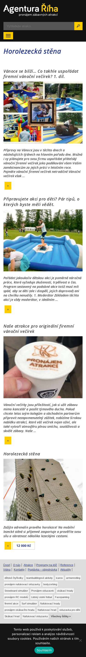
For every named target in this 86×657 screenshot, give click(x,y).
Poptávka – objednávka (42, 569)
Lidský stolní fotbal (41, 597)
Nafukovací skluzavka (35, 616)
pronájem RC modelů (16, 597)
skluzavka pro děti (69, 610)
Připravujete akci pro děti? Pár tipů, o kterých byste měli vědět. (41, 201)
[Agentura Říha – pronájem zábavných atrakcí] (43, 10)
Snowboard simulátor (16, 590)
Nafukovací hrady (50, 603)
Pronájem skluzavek (42, 590)
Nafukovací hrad (47, 610)
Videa (7, 569)
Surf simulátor (29, 603)
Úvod (6, 565)
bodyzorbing (50, 584)
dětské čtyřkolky (14, 578)
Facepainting (62, 597)
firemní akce (11, 603)
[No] (80, 640)
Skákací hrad (12, 616)
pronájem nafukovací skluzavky (22, 584)
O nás (16, 565)
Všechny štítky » (61, 616)
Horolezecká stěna (21, 454)
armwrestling (73, 578)
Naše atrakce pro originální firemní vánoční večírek (38, 328)
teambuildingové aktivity (39, 578)
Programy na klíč (46, 565)
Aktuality (65, 569)
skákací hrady (65, 590)
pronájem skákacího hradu (19, 610)
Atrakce (28, 565)
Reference (66, 565)
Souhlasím (44, 650)
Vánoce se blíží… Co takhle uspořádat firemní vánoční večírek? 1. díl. (40, 73)
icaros (59, 578)
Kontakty (19, 569)
